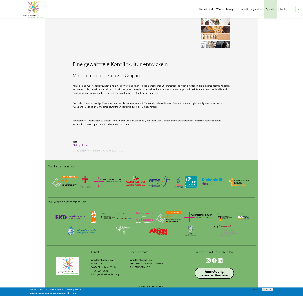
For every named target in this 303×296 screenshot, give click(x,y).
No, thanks (267, 289)
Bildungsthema (80, 145)
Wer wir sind (206, 9)
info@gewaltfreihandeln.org (105, 274)
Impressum (144, 286)
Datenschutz (158, 286)
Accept (255, 289)
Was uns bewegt (225, 9)
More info (72, 293)
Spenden (270, 9)
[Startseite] (12, 9)
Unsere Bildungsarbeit (250, 9)
